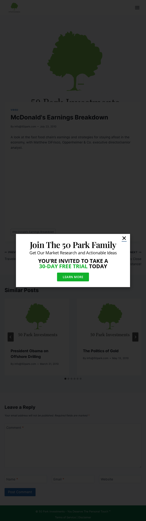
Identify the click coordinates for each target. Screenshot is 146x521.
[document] (73, 260)
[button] (124, 238)
